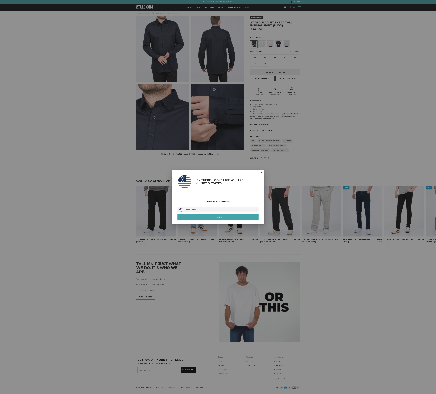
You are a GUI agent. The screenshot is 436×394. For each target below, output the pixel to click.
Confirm (218, 217)
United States (190, 210)
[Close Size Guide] (262, 173)
